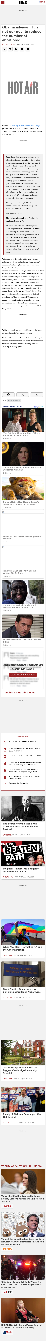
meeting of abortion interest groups (26, 125)
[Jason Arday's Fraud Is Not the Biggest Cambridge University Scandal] (23, 1052)
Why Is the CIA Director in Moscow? (23, 741)
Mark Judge (7, 835)
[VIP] (42, 2)
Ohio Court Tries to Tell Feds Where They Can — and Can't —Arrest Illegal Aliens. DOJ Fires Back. (22, 1285)
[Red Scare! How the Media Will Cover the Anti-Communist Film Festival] (23, 809)
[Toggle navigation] (2, 2)
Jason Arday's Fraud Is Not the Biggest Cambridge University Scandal (20, 1070)
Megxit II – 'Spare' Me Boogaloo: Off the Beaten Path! (21, 870)
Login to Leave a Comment (23, 675)
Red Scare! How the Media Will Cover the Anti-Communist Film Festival (20, 826)
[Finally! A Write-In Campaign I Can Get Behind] (23, 1099)
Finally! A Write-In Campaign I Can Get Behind (22, 1116)
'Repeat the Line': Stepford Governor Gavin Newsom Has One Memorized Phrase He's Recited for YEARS (22, 1242)
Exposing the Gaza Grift (18, 783)
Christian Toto (9, 877)
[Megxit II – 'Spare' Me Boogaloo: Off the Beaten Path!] (23, 853)
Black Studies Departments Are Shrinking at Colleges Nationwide (22, 990)
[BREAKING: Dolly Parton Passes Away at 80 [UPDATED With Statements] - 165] (23, 1310)
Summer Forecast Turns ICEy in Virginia (25, 755)
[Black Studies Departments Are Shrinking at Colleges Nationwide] (23, 974)
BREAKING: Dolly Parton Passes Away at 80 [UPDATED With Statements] (21, 1326)
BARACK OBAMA (14, 401)
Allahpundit (9, 44)
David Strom (7, 955)
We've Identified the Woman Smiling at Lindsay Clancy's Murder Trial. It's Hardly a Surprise (22, 1199)
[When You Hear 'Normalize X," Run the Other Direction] (23, 932)
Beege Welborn (8, 1122)
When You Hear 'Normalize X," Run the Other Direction (22, 948)
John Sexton (7, 997)
